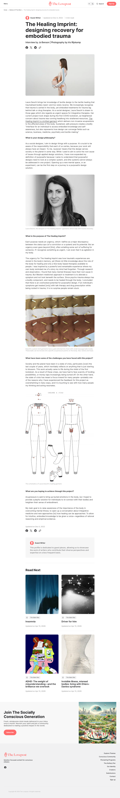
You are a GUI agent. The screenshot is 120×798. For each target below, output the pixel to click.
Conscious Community (107, 757)
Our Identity (111, 766)
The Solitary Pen (110, 763)
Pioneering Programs (108, 760)
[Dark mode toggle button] (90, 3)
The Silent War (34, 617)
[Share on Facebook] (27, 47)
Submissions (111, 773)
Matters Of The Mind (15, 10)
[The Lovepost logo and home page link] (60, 4)
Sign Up (111, 4)
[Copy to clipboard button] (39, 47)
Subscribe (10, 732)
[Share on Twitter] (31, 47)
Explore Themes (110, 753)
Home (5, 10)
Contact (113, 776)
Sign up (113, 780)
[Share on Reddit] (35, 47)
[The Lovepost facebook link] (5, 767)
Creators (112, 770)
